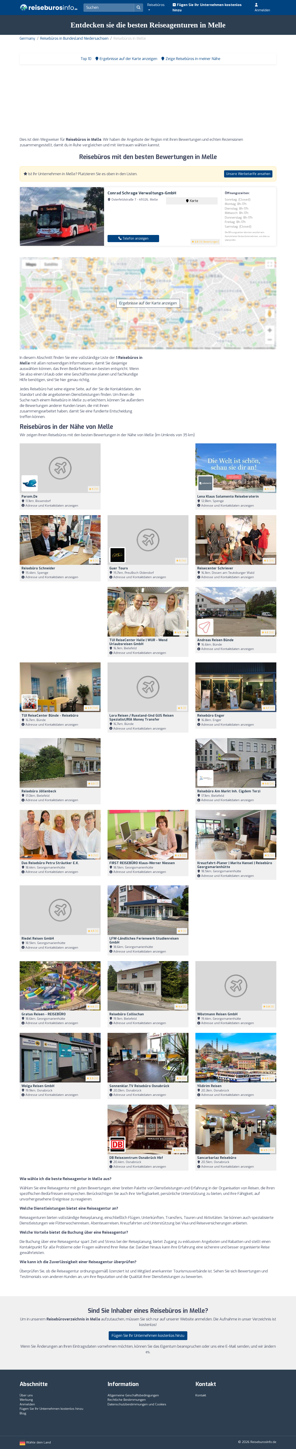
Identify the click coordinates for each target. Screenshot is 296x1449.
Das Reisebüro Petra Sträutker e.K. (50, 863)
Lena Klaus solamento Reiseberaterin (228, 496)
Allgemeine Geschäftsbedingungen (133, 1395)
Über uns (26, 1395)
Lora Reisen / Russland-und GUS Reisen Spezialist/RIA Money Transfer (141, 717)
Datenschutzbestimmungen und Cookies (137, 1404)
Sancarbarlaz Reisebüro (216, 1158)
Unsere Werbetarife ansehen (248, 174)
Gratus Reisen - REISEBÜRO (44, 1014)
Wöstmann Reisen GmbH (217, 1014)
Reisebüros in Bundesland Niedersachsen (74, 38)
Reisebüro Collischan (126, 1014)
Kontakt (200, 1395)
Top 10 (85, 58)
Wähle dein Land (38, 1442)
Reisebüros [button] (156, 5)
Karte (193, 201)
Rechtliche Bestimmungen (127, 1400)
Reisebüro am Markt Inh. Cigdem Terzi (228, 791)
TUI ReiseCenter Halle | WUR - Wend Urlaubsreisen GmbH (138, 642)
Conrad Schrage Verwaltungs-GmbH (142, 193)
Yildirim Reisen (209, 1086)
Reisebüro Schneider (38, 568)
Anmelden (262, 10)
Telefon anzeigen (135, 238)
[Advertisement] (148, 102)
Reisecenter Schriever (215, 568)
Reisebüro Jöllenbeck (39, 791)
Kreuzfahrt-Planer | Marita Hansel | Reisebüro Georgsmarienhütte (234, 865)
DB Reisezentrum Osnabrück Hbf (136, 1158)
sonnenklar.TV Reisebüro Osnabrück (139, 1086)
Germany (27, 38)
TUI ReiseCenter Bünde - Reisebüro (50, 715)
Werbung (26, 1400)
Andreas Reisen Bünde (215, 640)
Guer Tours (118, 568)
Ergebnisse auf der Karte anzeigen (148, 303)
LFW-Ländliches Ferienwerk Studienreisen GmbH (144, 940)
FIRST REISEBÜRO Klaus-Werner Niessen (142, 863)
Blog (23, 1413)
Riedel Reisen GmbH (38, 938)
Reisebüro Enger (211, 715)
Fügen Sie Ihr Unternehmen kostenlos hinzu (207, 7)
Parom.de (29, 496)
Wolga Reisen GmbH (38, 1086)
